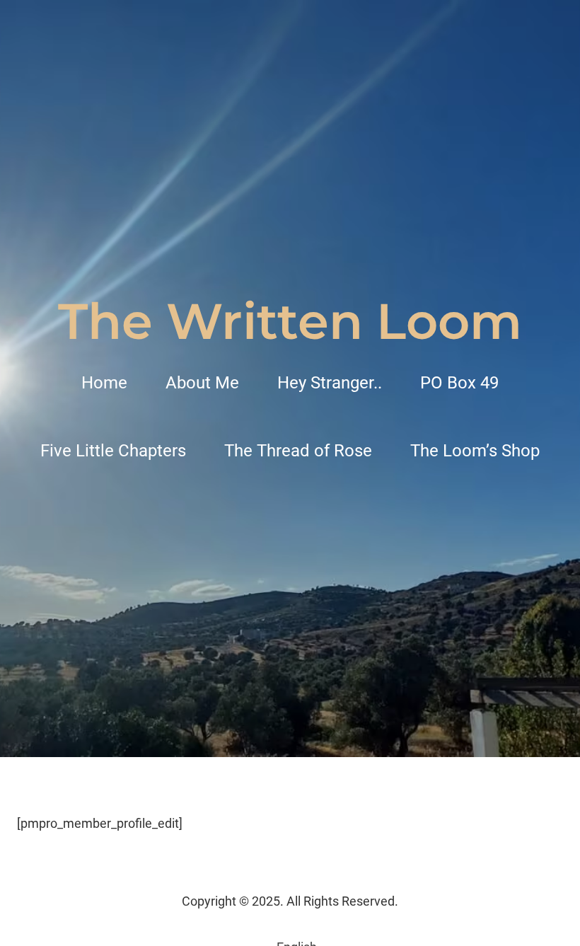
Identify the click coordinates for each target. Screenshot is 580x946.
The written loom (290, 321)
